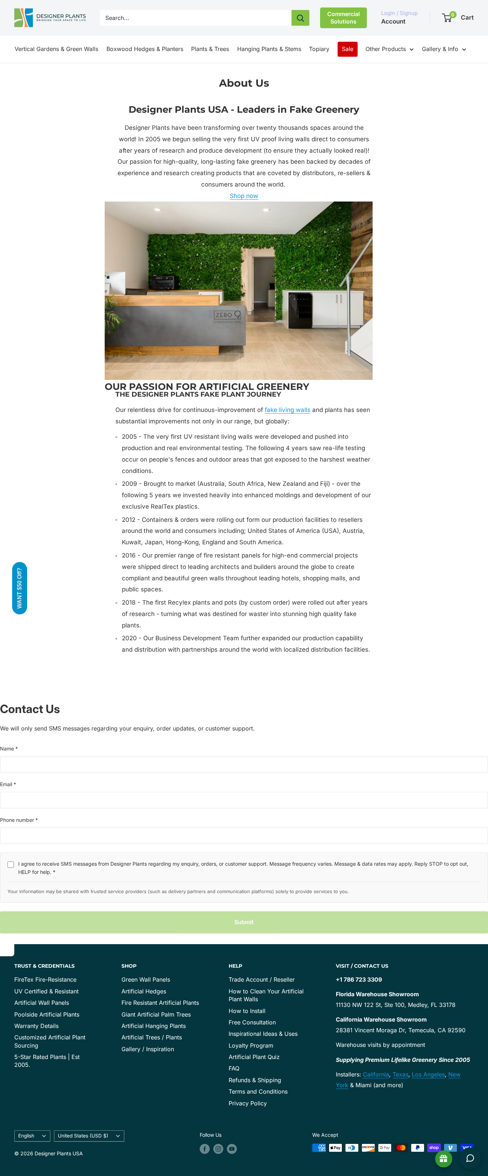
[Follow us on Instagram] (218, 1149)
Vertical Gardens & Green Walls (56, 48)
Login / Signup (399, 13)
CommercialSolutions (343, 17)
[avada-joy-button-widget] (443, 1158)
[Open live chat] (470, 1158)
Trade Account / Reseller (262, 979)
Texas (400, 1074)
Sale (347, 48)
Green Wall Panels (145, 979)
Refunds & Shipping (255, 1080)
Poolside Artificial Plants (46, 1014)
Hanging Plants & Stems (269, 48)
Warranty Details (36, 1025)
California (376, 1074)
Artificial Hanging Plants (153, 1025)
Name (9, 748)
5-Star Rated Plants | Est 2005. (47, 1060)
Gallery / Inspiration (147, 1049)
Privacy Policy (248, 1103)
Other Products (385, 48)
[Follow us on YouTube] (232, 1149)
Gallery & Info (440, 48)
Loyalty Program (251, 1045)
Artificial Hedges (143, 991)
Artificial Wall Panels (41, 1002)
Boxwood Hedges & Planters (144, 48)
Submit (244, 922)
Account (393, 21)
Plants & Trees (210, 48)
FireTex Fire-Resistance (45, 979)
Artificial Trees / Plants (151, 1037)
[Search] (300, 18)
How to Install (247, 1010)
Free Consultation (252, 1022)
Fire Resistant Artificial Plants (160, 1002)
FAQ (234, 1068)
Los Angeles (428, 1074)
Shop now (244, 195)
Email (8, 784)
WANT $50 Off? (19, 588)
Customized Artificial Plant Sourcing (49, 1041)
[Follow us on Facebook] (205, 1149)
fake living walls (287, 409)
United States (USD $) (83, 1136)
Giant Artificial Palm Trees (156, 1014)
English (26, 1136)
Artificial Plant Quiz (254, 1056)
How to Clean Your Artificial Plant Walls (266, 995)
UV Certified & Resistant (46, 991)
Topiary (319, 48)
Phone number (19, 820)
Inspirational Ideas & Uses (263, 1033)
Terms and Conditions (258, 1091)
